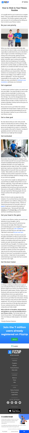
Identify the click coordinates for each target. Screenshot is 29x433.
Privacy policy (14, 392)
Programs (14, 363)
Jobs (14, 382)
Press (14, 380)
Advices (15, 365)
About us (14, 377)
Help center (14, 370)
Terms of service (14, 390)
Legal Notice (14, 394)
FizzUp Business (14, 367)
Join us (14, 339)
